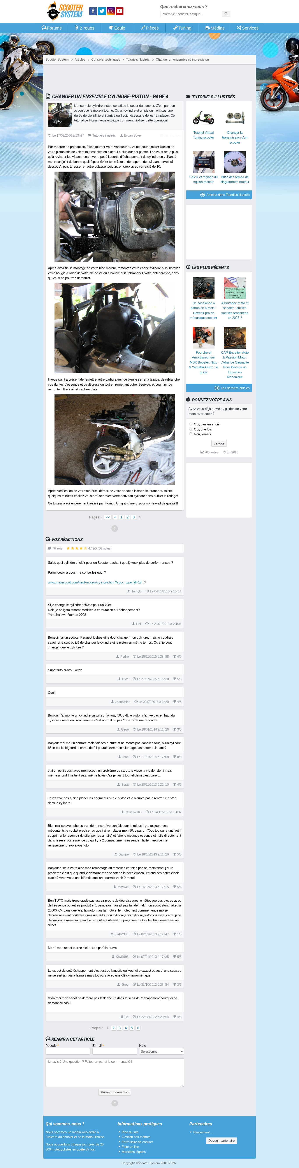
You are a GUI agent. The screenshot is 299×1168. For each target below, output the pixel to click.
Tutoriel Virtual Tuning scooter (203, 134)
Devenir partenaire (221, 1140)
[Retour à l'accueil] (65, 12)
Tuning (184, 28)
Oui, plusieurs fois (206, 424)
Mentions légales (134, 1152)
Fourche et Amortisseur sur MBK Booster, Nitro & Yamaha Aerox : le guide (203, 362)
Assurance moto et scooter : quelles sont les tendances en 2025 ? (234, 310)
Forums (54, 28)
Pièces (152, 28)
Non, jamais (202, 434)
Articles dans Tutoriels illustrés (228, 195)
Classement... (202, 1132)
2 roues (87, 28)
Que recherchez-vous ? (183, 6)
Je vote (219, 443)
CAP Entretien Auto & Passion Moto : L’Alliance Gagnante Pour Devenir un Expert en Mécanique (235, 365)
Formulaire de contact (137, 1142)
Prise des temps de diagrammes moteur (234, 179)
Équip (119, 28)
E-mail (98, 1045)
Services (250, 28)
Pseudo (52, 1045)
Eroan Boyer (133, 135)
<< (108, 517)
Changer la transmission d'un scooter (234, 137)
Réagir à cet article (72, 1039)
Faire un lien (130, 1147)
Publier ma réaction (114, 1092)
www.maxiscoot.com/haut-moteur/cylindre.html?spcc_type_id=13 (94, 582)
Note (142, 1045)
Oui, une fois (202, 429)
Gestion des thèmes (136, 1137)
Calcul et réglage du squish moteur (203, 179)
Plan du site (130, 1132)
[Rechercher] (226, 14)
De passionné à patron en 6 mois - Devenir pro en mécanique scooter (203, 310)
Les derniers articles (235, 388)
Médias (218, 28)
